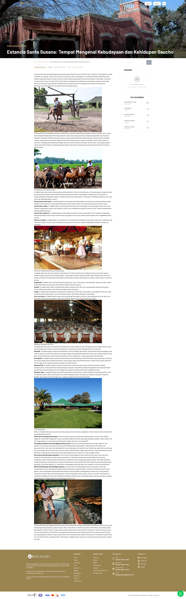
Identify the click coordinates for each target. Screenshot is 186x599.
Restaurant (77, 573)
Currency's (77, 563)
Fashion (76, 578)
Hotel (75, 557)
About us (96, 557)
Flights (76, 560)
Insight (95, 560)
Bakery (76, 570)
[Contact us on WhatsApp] (180, 593)
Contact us (116, 554)
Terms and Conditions (100, 570)
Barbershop (77, 581)
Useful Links (97, 554)
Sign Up (157, 3)
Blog (35, 61)
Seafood (76, 576)
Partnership (97, 565)
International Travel (43, 61)
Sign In (148, 3)
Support (95, 568)
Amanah (76, 568)
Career (95, 563)
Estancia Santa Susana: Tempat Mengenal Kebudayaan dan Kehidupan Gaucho (70, 61)
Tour (75, 565)
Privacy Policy (97, 573)
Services (77, 554)
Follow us (141, 554)
